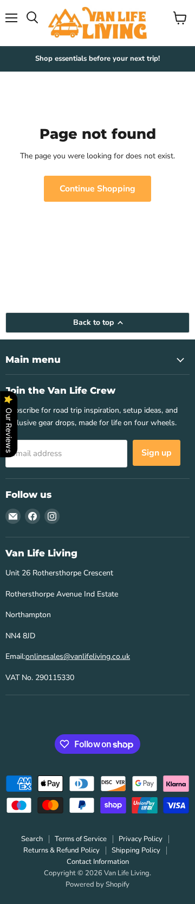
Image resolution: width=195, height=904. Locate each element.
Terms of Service (81, 839)
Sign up (156, 453)
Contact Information (98, 862)
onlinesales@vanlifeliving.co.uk (77, 656)
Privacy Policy (140, 839)
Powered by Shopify (97, 884)
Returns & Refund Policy (61, 850)
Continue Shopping (97, 189)
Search (32, 839)
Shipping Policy (136, 850)
